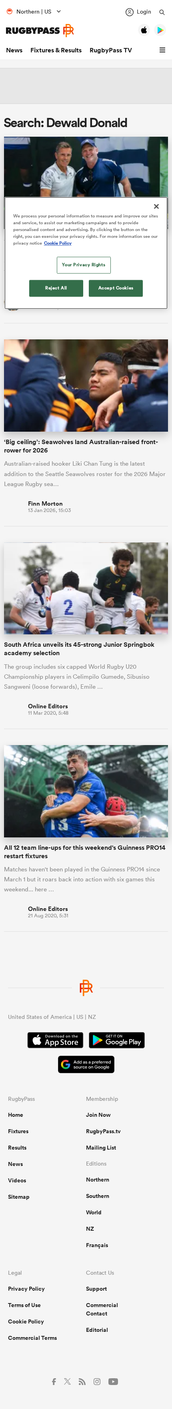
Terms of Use (24, 1305)
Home (15, 1115)
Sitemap (19, 1197)
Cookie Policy (26, 1321)
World (94, 1212)
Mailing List (101, 1148)
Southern (97, 1196)
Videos (17, 1180)
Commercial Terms (32, 1338)
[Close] (156, 206)
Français (97, 1245)
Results (17, 1148)
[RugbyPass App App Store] (55, 1041)
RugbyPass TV (111, 50)
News (14, 50)
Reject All (56, 288)
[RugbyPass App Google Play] (117, 1041)
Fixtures (18, 1131)
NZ (90, 1229)
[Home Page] (40, 30)
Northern (97, 1180)
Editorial (97, 1330)
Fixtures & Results (56, 50)
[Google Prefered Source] (86, 1065)
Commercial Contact (102, 1309)
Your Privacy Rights (83, 265)
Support (96, 1289)
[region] (86, 253)
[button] (163, 50)
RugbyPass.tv (103, 1131)
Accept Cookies (116, 288)
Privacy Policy (26, 1289)
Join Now (98, 1115)
